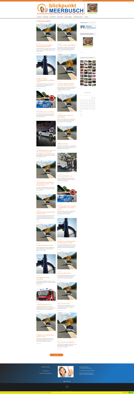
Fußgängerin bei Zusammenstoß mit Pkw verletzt (45, 212)
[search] (95, 52)
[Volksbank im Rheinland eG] (88, 28)
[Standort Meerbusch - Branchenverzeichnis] (92, 3)
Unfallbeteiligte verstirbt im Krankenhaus (65, 116)
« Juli (81, 114)
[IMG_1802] (94, 79)
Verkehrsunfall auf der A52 (43, 304)
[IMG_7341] (94, 73)
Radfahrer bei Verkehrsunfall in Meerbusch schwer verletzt (66, 241)
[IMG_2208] (86, 64)
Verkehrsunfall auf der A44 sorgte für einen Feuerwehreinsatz (45, 151)
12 (85, 103)
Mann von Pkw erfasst (63, 303)
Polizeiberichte (38, 43)
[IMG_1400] (86, 76)
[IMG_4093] (86, 67)
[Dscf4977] (90, 76)
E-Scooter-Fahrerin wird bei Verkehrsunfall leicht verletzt (65, 84)
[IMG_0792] (90, 79)
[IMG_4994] (86, 73)
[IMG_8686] (90, 82)
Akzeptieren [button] (131, 392)
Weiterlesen (38, 53)
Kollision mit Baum (62, 144)
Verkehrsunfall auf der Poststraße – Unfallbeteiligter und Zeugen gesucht (66, 207)
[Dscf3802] (94, 85)
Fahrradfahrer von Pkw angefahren (43, 278)
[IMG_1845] (86, 61)
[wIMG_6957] (82, 76)
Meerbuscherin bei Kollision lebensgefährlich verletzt (44, 45)
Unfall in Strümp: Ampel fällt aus (66, 45)
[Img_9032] (90, 61)
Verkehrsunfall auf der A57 (64, 176)
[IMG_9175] (86, 85)
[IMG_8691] (82, 78)
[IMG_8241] (82, 70)
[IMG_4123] (94, 64)
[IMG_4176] (82, 81)
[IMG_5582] (90, 85)
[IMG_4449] (90, 73)
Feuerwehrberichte (39, 148)
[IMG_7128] (82, 84)
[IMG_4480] (94, 82)
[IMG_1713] (86, 70)
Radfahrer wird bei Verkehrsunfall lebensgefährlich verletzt (45, 80)
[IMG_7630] (82, 61)
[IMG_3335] (94, 76)
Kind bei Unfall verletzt (63, 273)
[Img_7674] (82, 73)
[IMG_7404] (94, 70)
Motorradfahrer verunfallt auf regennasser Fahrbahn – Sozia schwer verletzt (45, 183)
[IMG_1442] (82, 64)
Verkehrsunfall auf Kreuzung (44, 245)
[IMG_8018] (94, 67)
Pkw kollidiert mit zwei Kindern (45, 112)
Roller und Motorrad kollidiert (66, 342)
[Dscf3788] (86, 78)
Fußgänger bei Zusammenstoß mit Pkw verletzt (45, 335)
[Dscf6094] (94, 61)
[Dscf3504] (86, 82)
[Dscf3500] (90, 70)
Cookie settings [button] (124, 392)
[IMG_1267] (90, 67)
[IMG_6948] (90, 64)
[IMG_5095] (82, 67)
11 (83, 103)
